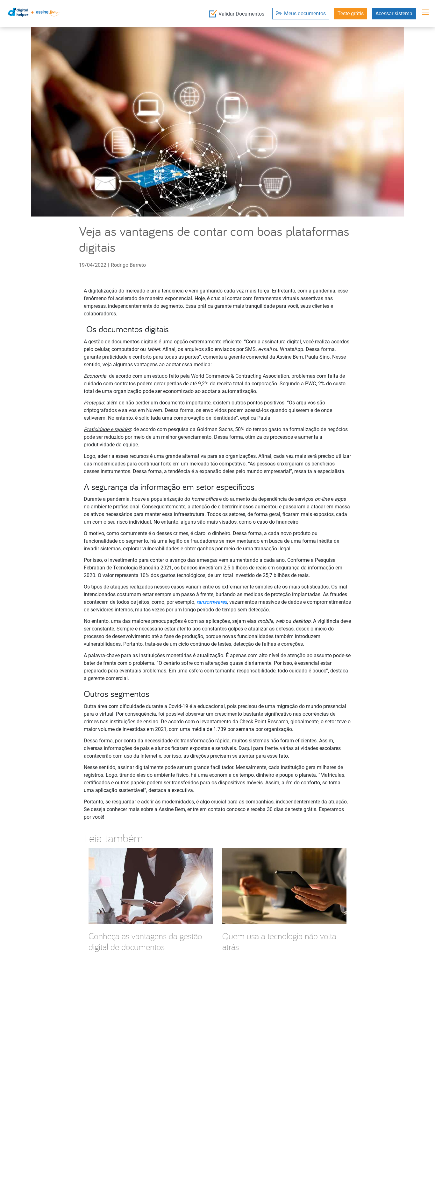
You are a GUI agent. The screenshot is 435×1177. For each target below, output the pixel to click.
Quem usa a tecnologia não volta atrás (279, 941)
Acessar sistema (393, 13)
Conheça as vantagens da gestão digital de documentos (145, 941)
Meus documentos (304, 13)
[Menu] (425, 12)
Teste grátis (351, 13)
